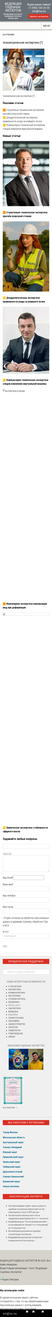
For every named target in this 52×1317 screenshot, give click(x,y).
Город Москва (10, 1132)
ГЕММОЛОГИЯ (14, 1030)
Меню (46, 25)
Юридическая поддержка (26, 961)
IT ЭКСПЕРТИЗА (14, 986)
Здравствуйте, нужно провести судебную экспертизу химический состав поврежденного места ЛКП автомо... (27, 1209)
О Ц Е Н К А (12, 1014)
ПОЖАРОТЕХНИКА (16, 1018)
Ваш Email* (8, 877)
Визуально (5, 853)
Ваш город (8, 906)
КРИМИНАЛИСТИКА (16, 992)
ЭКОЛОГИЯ (13, 1027)
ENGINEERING (13, 1002)
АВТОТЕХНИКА (14, 996)
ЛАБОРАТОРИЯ (14, 1008)
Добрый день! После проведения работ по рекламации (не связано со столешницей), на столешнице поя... (28, 1224)
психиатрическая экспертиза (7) (19, 95)
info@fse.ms (39, 11)
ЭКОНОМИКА (13, 1021)
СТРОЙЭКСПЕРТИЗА (16, 999)
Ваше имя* (8, 884)
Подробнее (30, 1308)
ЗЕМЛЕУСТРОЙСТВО (16, 1024)
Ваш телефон (9, 895)
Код (10, 853)
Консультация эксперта (26, 1196)
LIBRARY (11, 1037)
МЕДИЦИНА (13, 1011)
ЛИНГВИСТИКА (14, 989)
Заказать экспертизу (39, 16)
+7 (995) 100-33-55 (39, 8)
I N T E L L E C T (14, 1005)
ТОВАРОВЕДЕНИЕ (15, 1033)
